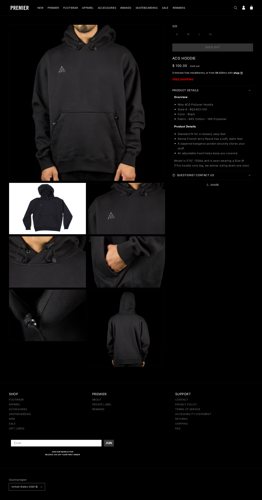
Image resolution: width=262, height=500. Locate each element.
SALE (12, 423)
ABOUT (96, 399)
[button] (236, 8)
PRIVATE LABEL (102, 404)
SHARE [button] (214, 184)
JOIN (109, 443)
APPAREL (14, 404)
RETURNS (181, 418)
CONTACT (181, 399)
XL (210, 34)
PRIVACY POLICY (186, 404)
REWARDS (98, 409)
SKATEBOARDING (20, 414)
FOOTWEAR (16, 399)
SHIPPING (181, 423)
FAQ (177, 428)
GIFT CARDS (17, 428)
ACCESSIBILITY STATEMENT (193, 414)
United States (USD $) (25, 486)
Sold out (212, 47)
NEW (12, 418)
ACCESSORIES (18, 409)
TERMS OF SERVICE (187, 409)
